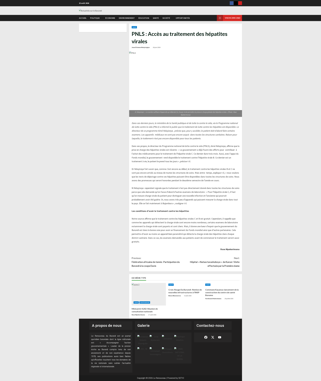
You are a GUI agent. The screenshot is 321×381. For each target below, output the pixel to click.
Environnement (127, 18)
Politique (95, 18)
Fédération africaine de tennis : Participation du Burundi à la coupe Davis (156, 262)
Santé (156, 18)
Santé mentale (144, 302)
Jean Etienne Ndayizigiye (141, 47)
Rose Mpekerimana (138, 315)
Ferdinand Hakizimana (213, 298)
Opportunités (183, 18)
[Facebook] (231, 3)
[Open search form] (214, 18)
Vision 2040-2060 (232, 18)
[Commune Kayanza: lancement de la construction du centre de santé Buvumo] (222, 284)
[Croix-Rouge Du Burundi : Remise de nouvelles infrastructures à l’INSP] (185, 284)
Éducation (143, 18)
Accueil (82, 18)
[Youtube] (240, 3)
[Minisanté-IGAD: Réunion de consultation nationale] (149, 294)
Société (166, 18)
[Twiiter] (236, 3)
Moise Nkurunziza (174, 296)
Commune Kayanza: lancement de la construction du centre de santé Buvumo (222, 292)
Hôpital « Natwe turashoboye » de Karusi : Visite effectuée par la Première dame (214, 262)
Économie (110, 18)
